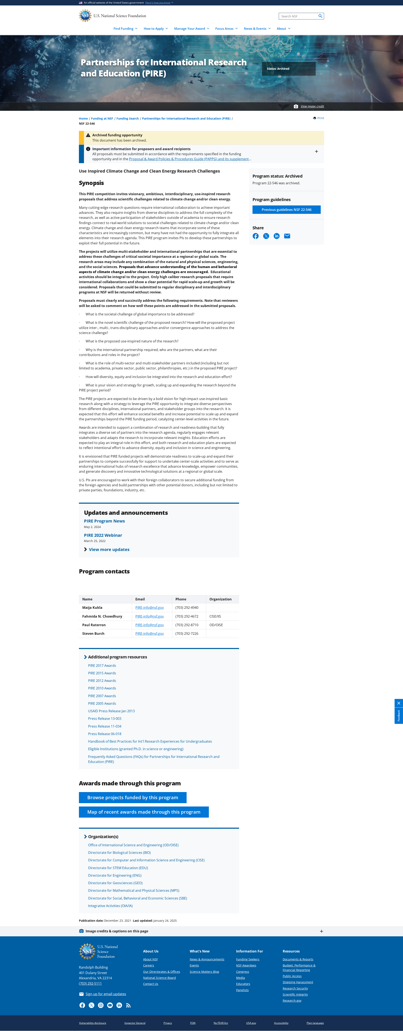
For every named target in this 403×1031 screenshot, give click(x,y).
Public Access (292, 976)
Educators (243, 984)
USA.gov (251, 1023)
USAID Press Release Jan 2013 (111, 711)
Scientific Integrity (295, 994)
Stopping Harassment (298, 982)
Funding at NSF (102, 118)
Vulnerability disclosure (92, 1023)
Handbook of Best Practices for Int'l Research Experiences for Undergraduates (150, 741)
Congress (242, 972)
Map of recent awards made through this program (143, 812)
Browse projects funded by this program (132, 797)
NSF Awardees (246, 965)
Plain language (315, 1023)
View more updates (109, 549)
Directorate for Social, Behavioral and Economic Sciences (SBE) (137, 898)
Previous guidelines (286, 209)
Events (194, 965)
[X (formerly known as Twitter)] (91, 1005)
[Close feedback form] (399, 703)
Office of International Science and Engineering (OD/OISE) (133, 845)
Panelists (242, 990)
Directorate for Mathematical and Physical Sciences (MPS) (133, 890)
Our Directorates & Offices (161, 972)
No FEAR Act (221, 1023)
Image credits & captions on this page (117, 931)
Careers (148, 965)
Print (320, 118)
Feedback (398, 715)
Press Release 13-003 (104, 718)
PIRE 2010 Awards (102, 688)
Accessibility (281, 1023)
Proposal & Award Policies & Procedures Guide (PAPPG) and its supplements (189, 159)
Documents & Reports (298, 959)
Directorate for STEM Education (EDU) (118, 868)
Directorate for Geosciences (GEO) (115, 883)
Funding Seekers (247, 959)
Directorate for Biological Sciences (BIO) (119, 852)
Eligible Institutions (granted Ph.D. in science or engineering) (135, 749)
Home (83, 118)
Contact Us (150, 984)
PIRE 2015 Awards (102, 673)
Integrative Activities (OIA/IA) (110, 905)
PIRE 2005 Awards (102, 703)
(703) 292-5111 (90, 983)
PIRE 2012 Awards (102, 680)
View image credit (312, 106)
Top (394, 904)
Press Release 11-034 (104, 726)
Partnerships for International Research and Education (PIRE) (186, 118)
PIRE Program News (104, 521)
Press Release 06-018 (104, 734)
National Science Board (159, 978)
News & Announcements (207, 959)
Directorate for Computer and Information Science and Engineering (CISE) (146, 860)
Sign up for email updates (106, 994)
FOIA (193, 1023)
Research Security (295, 988)
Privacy (168, 1023)
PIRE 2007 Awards (102, 696)
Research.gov (292, 1001)
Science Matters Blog (204, 972)
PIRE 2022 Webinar (103, 535)
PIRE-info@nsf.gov (149, 607)
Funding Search (127, 118)
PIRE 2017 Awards (102, 665)
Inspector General (134, 1023)
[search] (320, 16)
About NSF (150, 959)
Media (240, 978)
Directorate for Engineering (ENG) (114, 875)
